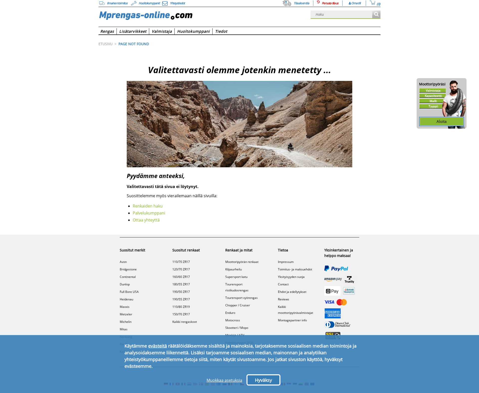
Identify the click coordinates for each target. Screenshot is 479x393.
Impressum (286, 262)
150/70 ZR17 (181, 314)
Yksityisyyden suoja (291, 277)
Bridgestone (128, 269)
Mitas (123, 329)
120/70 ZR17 (181, 269)
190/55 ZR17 (181, 299)
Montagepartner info (292, 320)
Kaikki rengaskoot (184, 322)
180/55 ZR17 (181, 284)
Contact (283, 284)
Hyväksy (263, 380)
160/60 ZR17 (181, 277)
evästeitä (157, 346)
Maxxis (124, 307)
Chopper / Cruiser (237, 305)
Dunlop (125, 284)
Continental (128, 277)
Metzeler (126, 314)
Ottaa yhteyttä (146, 220)
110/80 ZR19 (181, 307)
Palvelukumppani (149, 213)
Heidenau (126, 299)
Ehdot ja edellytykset (292, 292)
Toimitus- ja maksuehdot (295, 269)
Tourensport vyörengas (241, 298)
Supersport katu (236, 277)
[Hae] (376, 14)
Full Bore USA (129, 292)
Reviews (283, 299)
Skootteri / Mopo (236, 328)
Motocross (232, 320)
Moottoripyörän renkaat (241, 262)
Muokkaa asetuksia (224, 380)
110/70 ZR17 (181, 262)
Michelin (125, 322)
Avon (123, 262)
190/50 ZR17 (181, 292)
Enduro (230, 313)
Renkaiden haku (148, 206)
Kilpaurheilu (233, 269)
